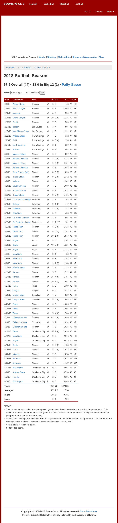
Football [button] (33, 4)
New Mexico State (21, 131)
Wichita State (19, 268)
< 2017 (37, 67)
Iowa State (17, 254)
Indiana (16, 181)
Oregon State (18, 295)
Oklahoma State (20, 318)
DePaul (16, 204)
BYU (15, 140)
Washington (18, 368)
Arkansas (17, 358)
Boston (16, 127)
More (101, 57)
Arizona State (19, 136)
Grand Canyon (19, 108)
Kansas (16, 272)
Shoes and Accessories (85, 57)
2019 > (46, 67)
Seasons (10, 67)
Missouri (16, 354)
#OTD (87, 11)
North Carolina (19, 145)
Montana (16, 113)
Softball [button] (79, 4)
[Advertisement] (59, 31)
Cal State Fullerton (21, 218)
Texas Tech (18, 227)
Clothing (51, 57)
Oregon (16, 290)
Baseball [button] (64, 4)
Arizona (16, 149)
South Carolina (19, 186)
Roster (27, 67)
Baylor (15, 240)
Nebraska (17, 209)
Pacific (16, 122)
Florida (16, 377)
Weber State (18, 104)
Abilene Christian (20, 159)
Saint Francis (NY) (21, 172)
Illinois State (18, 177)
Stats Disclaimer (88, 511)
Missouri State (19, 154)
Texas (15, 304)
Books (42, 57)
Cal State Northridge (22, 199)
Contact (98, 11)
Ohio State (17, 213)
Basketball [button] (49, 4)
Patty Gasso (71, 84)
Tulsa (15, 286)
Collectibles (64, 57)
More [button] (110, 11)
